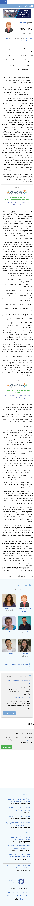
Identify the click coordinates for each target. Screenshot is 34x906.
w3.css (21, 899)
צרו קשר (24, 893)
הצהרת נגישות (16, 893)
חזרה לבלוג (7, 713)
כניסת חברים (7, 747)
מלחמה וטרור (24, 576)
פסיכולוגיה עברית (25, 6)
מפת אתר (9, 895)
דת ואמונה (12, 576)
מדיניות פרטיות (18, 895)
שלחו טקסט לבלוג (20, 41)
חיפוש (3, 2)
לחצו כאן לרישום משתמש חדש (23, 740)
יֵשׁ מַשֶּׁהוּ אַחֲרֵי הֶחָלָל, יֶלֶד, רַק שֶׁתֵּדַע (19, 816)
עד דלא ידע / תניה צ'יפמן (21, 697)
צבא (18, 576)
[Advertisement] (17, 769)
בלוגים (30, 23)
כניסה (15, 2)
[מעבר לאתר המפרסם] (17, 13)
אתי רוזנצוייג (29, 38)
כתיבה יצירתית (22, 23)
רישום (10, 2)
